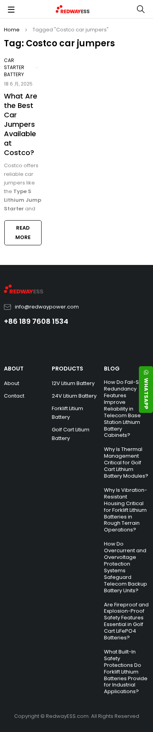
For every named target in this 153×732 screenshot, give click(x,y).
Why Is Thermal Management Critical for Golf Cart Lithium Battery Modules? (126, 462)
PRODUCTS (67, 368)
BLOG (112, 368)
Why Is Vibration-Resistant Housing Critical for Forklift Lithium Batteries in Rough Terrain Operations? (125, 509)
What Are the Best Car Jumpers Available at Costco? (20, 124)
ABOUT (14, 368)
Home (12, 29)
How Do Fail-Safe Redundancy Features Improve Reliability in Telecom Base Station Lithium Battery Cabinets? (126, 408)
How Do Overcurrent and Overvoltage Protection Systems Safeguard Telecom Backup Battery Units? (125, 567)
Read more (23, 232)
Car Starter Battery (14, 67)
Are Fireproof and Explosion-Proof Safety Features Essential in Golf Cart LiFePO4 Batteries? (126, 621)
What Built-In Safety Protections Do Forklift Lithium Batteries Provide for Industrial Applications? (126, 671)
